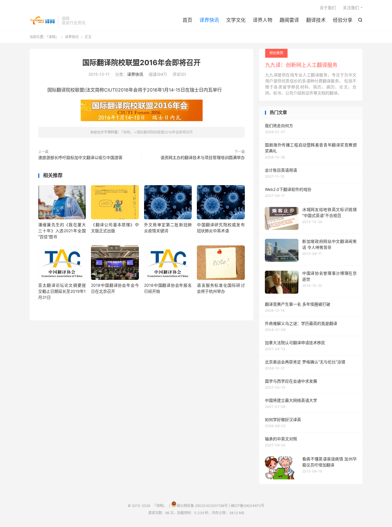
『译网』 (42, 20)
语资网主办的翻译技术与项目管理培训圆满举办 (202, 157)
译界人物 (262, 20)
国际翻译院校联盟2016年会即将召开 (141, 62)
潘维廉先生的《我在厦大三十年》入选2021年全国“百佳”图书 (62, 230)
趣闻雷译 (289, 20)
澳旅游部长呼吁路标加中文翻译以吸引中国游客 (80, 157)
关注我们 (351, 7)
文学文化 (236, 20)
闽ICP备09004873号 (247, 505)
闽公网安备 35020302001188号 (202, 505)
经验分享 (342, 20)
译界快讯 (209, 20)
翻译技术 (316, 20)
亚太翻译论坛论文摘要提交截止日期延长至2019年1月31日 (62, 291)
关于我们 (328, 7)
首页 (187, 20)
